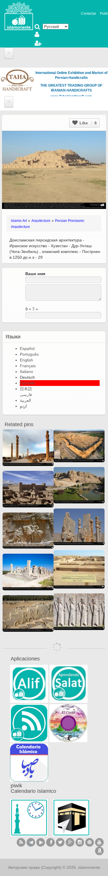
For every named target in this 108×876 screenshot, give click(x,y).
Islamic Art (19, 221)
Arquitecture (40, 221)
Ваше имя (35, 273)
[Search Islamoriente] (37, 27)
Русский (27, 383)
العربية (25, 400)
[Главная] (18, 15)
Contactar (88, 14)
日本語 (26, 388)
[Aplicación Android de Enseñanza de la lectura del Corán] (29, 684)
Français (28, 365)
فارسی (26, 395)
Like (87, 123)
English (26, 360)
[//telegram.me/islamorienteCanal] (30, 842)
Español (27, 348)
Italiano (26, 371)
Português (29, 354)
